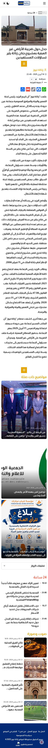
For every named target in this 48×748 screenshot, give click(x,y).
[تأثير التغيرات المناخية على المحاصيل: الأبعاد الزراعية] (24, 690)
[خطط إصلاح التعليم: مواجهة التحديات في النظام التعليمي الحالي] (24, 668)
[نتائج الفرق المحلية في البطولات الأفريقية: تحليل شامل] (24, 647)
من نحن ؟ (22, 731)
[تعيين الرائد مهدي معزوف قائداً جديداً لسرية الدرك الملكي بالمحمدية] (24, 586)
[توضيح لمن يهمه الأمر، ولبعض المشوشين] (24, 469)
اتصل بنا (41, 731)
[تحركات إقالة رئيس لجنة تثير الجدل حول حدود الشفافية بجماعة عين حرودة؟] (24, 623)
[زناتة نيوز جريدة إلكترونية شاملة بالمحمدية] (24, 3)
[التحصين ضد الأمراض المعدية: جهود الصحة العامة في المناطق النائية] (24, 711)
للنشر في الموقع (10, 731)
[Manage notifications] (42, 742)
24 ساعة (31, 13)
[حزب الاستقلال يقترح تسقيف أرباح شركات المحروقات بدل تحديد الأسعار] (24, 610)
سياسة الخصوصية (24, 735)
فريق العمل (32, 731)
